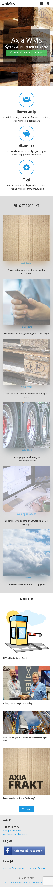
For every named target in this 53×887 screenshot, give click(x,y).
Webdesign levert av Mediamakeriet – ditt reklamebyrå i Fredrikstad (26, 882)
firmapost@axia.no (12, 830)
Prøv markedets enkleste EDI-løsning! (19, 798)
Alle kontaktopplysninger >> (16, 834)
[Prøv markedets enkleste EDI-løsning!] (26, 771)
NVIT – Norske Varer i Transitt (15, 658)
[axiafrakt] (26, 238)
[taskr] (26, 302)
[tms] (26, 425)
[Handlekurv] (48, 3)
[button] (41, 3)
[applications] (26, 489)
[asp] (26, 552)
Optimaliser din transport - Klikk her (26, 52)
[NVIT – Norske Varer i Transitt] (26, 631)
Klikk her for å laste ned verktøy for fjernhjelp (25, 868)
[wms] (26, 362)
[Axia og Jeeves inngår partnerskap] (26, 683)
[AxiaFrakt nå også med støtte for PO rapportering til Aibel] (26, 722)
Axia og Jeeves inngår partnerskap (17, 703)
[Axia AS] (8, 3)
